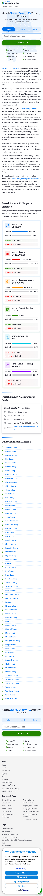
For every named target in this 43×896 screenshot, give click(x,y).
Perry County (10, 648)
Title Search (6, 817)
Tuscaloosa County (12, 683)
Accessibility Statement (10, 834)
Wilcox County (10, 695)
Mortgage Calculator (30, 809)
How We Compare (8, 782)
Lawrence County (11, 598)
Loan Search (6, 811)
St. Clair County (10, 668)
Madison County (11, 617)
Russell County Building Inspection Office (24, 179)
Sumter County (10, 672)
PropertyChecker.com (10, 2)
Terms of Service (7, 829)
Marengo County (11, 621)
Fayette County (10, 556)
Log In (4, 768)
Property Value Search (31, 806)
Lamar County (10, 590)
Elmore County (10, 544)
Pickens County (10, 652)
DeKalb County (10, 540)
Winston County (11, 699)
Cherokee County (11, 482)
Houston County (11, 579)
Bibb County (9, 459)
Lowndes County (11, 610)
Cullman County (11, 529)
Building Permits (7, 809)
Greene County (10, 567)
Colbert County (10, 509)
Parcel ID (22, 29)
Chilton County (10, 486)
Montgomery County (12, 641)
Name (35, 29)
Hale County (9, 571)
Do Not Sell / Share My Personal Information (17, 840)
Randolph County (11, 660)
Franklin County (11, 559)
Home (4, 765)
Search (21, 42)
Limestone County (11, 606)
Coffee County (10, 505)
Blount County (10, 463)
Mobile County (10, 633)
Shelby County (10, 664)
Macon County (10, 614)
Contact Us (6, 771)
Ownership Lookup (8, 800)
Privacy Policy (7, 831)
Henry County (10, 575)
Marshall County (11, 629)
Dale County (9, 532)
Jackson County (11, 583)
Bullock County (10, 467)
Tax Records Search (30, 819)
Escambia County (11, 548)
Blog (3, 776)
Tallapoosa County (12, 679)
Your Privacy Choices (9, 837)
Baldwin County (11, 451)
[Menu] (40, 3)
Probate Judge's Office (28, 109)
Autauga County (11, 447)
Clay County (9, 498)
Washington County (12, 691)
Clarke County (10, 494)
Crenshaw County (11, 525)
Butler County (10, 471)
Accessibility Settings (11, 789)
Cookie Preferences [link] (8, 791)
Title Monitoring (28, 800)
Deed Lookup (6, 806)
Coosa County (10, 517)
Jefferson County (11, 587)
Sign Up (4, 774)
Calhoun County (11, 474)
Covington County (11, 521)
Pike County (9, 656)
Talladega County (11, 675)
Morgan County (11, 645)
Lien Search (6, 803)
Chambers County (11, 478)
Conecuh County (11, 513)
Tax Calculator (28, 803)
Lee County (9, 602)
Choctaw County (11, 490)
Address (8, 29)
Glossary (5, 779)
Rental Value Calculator (31, 811)
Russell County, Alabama (10, 68)
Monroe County (10, 637)
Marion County (10, 625)
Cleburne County (11, 501)
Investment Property (9, 785)
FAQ (3, 843)
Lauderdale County (12, 594)
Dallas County (10, 536)
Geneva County (10, 563)
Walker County (10, 687)
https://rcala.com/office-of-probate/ (26, 428)
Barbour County (11, 455)
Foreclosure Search (8, 814)
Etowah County (10, 552)
